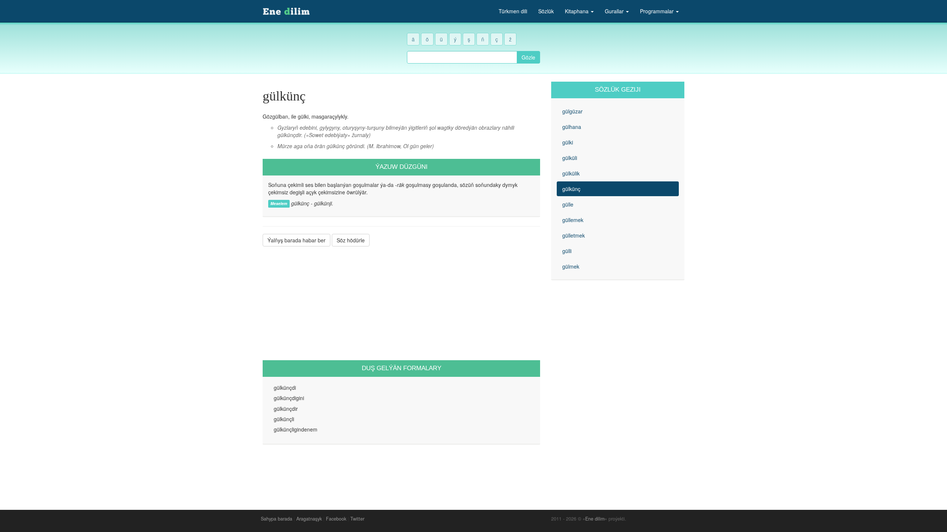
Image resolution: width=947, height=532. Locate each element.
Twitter (357, 518)
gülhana (571, 126)
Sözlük (546, 11)
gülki (567, 142)
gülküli (569, 157)
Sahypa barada (276, 518)
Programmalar (657, 11)
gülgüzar (572, 111)
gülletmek (573, 235)
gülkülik (571, 173)
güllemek (572, 220)
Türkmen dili (513, 11)
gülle (567, 204)
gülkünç (571, 188)
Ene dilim (594, 518)
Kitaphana (577, 11)
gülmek (570, 266)
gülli (567, 251)
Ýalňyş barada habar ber (296, 240)
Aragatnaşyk (309, 518)
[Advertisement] (401, 303)
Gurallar (615, 11)
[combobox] (462, 57)
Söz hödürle (351, 240)
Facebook (336, 518)
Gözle (528, 57)
